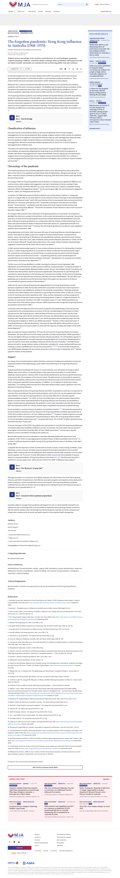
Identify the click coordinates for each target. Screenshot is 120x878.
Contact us (38, 837)
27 (55, 346)
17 (50, 258)
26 (53, 346)
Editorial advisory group (41, 843)
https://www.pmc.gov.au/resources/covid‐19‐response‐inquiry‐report (50, 603)
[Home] (28, 4)
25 (52, 346)
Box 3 (33, 487)
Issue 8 (17, 37)
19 (64, 266)
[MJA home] (16, 835)
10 (13, 205)
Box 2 (56, 457)
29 (75, 349)
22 (51, 320)
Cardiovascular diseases (97, 38)
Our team (37, 840)
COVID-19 (91, 101)
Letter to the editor (96, 84)
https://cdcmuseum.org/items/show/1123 (62, 665)
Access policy (60, 843)
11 (26, 205)
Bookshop (48, 11)
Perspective (61, 783)
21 (45, 281)
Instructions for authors (63, 834)
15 (54, 244)
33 (59, 430)
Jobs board (60, 845)
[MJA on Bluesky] (14, 842)
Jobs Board (56, 11)
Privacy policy (38, 851)
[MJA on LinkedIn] (19, 842)
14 (32, 225)
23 (20, 328)
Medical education (28, 802)
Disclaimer (45, 851)
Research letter (94, 40)
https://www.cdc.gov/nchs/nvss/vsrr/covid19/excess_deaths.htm (40, 749)
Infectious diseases (13, 33)
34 (78, 438)
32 (31, 421)
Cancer (91, 61)
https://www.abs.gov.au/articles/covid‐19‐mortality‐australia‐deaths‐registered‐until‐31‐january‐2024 (42, 741)
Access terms (53, 851)
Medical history (12, 31)
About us (37, 834)
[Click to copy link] (81, 69)
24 (66, 341)
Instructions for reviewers (64, 837)
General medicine (94, 82)
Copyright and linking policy (66, 851)
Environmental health (26, 33)
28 (56, 346)
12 (34, 207)
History (37, 845)
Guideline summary (101, 61)
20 (67, 276)
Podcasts (40, 11)
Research (98, 101)
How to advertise (61, 840)
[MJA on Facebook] (10, 842)
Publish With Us (106, 11)
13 (26, 209)
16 (79, 250)
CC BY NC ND (29, 31)
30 (16, 384)
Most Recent (32, 11)
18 (40, 260)
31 (53, 414)
